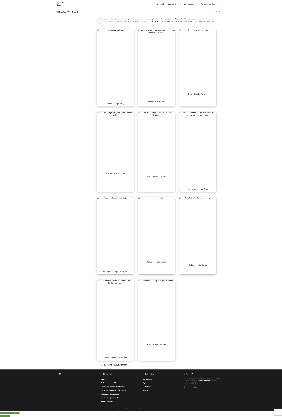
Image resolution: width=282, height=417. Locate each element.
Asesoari (146, 390)
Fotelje (211, 12)
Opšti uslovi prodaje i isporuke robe (113, 387)
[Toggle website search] (195, 4)
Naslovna (193, 12)
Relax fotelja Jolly (115, 104)
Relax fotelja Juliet (156, 176)
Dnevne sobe (202, 12)
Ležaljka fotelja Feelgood (115, 271)
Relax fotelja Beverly (157, 262)
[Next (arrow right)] (7, 416)
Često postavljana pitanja (110, 394)
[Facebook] (188, 394)
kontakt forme (204, 381)
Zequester (161, 409)
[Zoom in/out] (2, 413)
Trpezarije (146, 383)
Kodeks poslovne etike (109, 383)
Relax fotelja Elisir (156, 101)
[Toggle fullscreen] (7, 413)
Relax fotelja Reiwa (198, 265)
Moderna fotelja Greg (198, 189)
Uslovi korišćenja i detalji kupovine (113, 390)
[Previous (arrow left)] (2, 416)
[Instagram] (195, 394)
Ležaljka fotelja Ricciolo (115, 358)
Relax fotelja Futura (198, 94)
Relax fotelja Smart (156, 344)
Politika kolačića (107, 401)
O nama (103, 379)
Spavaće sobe (147, 387)
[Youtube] (201, 394)
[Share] (12, 413)
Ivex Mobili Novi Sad (128, 409)
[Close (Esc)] (17, 413)
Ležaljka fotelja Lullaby (115, 173)
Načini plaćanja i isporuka (110, 398)
